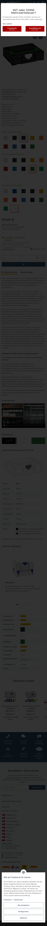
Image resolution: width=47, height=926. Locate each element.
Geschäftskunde (35, 29)
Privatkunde (12, 29)
